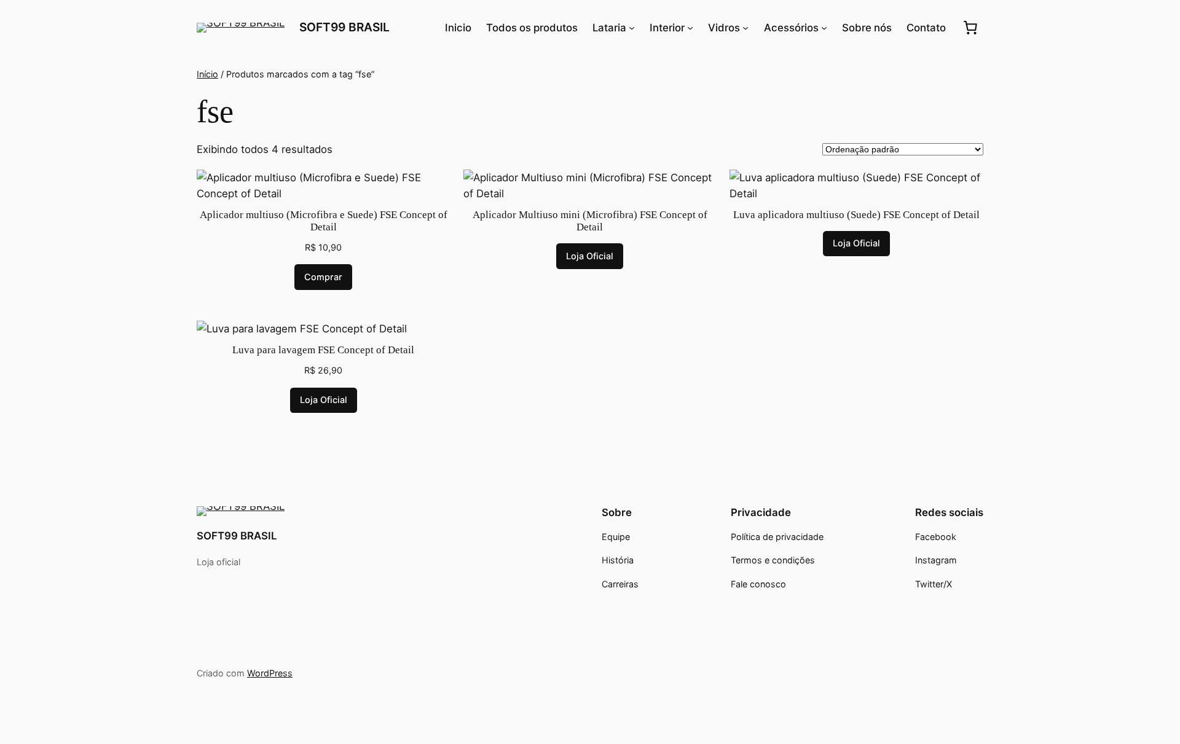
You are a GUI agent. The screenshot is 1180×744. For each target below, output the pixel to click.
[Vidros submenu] (745, 28)
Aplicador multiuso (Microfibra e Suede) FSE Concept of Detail (323, 221)
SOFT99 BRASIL (344, 27)
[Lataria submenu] (632, 28)
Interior (667, 28)
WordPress (270, 673)
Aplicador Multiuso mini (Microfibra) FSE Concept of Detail (590, 221)
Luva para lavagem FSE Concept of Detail (323, 350)
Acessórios (791, 28)
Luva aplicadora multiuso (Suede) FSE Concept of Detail (856, 215)
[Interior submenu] (690, 28)
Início (207, 74)
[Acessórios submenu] (824, 28)
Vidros (724, 28)
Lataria (609, 28)
